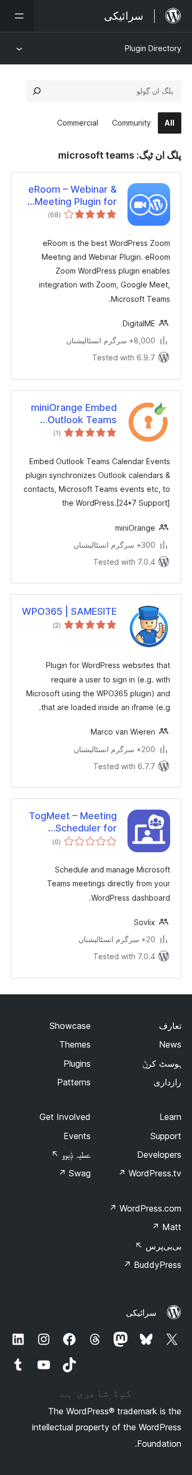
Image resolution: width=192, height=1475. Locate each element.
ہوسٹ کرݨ (161, 1063)
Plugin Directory (153, 48)
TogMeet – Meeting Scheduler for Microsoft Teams (73, 822)
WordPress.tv (149, 1173)
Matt (166, 1227)
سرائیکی (141, 1312)
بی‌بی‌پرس (158, 1246)
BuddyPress (152, 1264)
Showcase (70, 1025)
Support (165, 1136)
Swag (74, 1173)
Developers (159, 1154)
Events (77, 1136)
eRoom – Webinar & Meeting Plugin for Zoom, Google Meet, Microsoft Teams (70, 196)
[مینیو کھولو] (17, 16)
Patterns (74, 1082)
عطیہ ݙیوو (71, 1154)
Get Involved (65, 1116)
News (170, 1044)
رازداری (167, 1082)
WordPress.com (145, 1208)
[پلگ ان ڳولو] (36, 91)
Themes (75, 1044)
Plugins (77, 1063)
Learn (170, 1116)
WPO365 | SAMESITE (69, 611)
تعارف (170, 1025)
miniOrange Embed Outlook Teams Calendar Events (74, 414)
